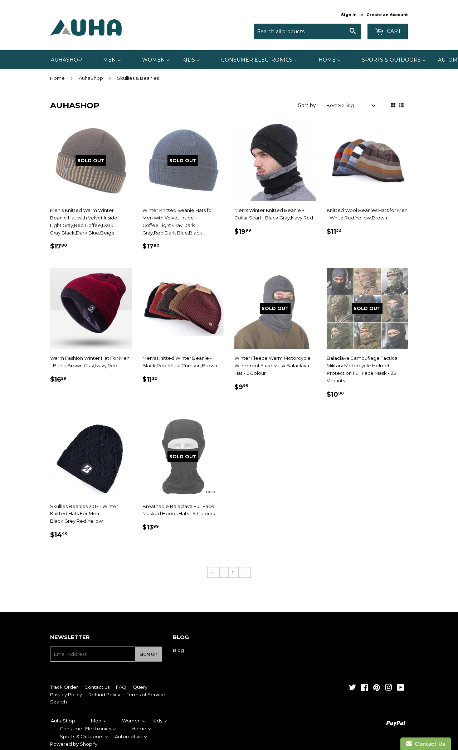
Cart (393, 31)
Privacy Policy (66, 694)
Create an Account (387, 14)
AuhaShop (91, 78)
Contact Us (428, 744)
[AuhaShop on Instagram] (388, 688)
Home (57, 78)
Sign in (349, 14)
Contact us (96, 687)
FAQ (121, 687)
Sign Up (148, 654)
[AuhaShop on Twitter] (352, 688)
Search (58, 702)
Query (140, 687)
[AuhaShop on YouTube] (400, 688)
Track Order (64, 687)
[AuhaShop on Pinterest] (376, 688)
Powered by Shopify (73, 744)
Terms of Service (146, 694)
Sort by (307, 105)
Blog (178, 650)
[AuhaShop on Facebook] (364, 688)
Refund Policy (104, 694)
